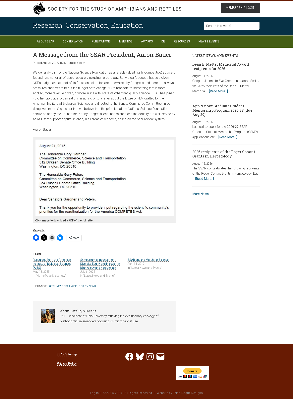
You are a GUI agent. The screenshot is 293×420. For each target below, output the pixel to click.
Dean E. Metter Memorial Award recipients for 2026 (220, 66)
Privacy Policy (67, 363)
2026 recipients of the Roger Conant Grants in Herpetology (223, 153)
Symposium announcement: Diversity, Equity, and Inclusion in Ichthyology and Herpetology (100, 263)
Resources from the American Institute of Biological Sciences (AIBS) (52, 263)
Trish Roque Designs (188, 392)
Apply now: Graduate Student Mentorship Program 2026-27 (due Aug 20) (222, 110)
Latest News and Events (63, 285)
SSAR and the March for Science (148, 259)
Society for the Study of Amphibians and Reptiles (115, 9)
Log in (94, 392)
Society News (87, 285)
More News (200, 194)
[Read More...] (218, 91)
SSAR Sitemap (67, 354)
